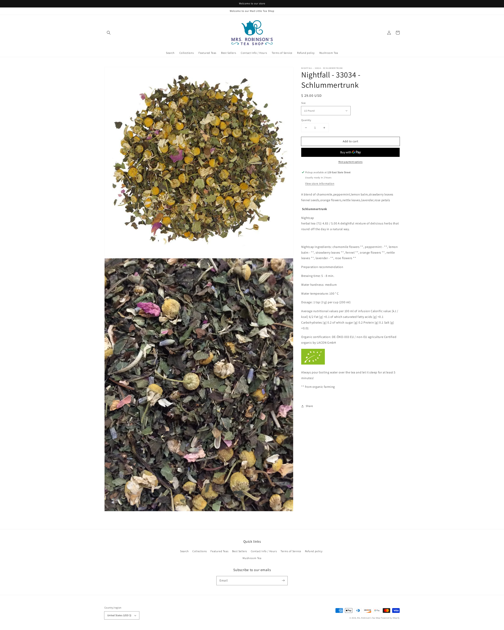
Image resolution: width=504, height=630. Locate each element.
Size (303, 103)
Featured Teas (219, 551)
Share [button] (309, 406)
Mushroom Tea (252, 558)
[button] (108, 32)
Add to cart (350, 141)
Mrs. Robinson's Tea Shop (368, 618)
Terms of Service (291, 551)
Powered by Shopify (390, 618)
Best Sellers (239, 551)
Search (184, 551)
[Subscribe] (283, 580)
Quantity (306, 120)
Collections (199, 551)
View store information (319, 183)
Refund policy (313, 551)
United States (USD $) (119, 615)
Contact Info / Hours (264, 551)
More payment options (350, 161)
